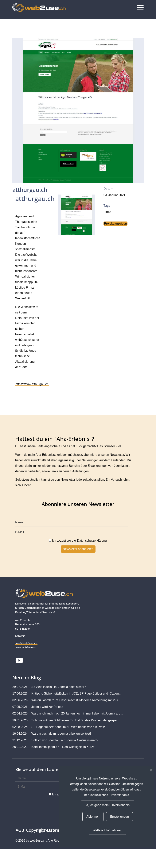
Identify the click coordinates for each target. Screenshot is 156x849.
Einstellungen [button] (119, 816)
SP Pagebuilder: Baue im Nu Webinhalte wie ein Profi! (68, 727)
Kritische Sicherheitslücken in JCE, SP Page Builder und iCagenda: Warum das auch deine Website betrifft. (77, 693)
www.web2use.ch (26, 647)
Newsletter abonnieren (78, 549)
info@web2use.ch (26, 643)
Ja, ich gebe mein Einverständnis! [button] (107, 805)
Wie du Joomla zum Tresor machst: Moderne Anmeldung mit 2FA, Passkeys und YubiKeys (77, 700)
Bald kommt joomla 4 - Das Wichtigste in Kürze (63, 747)
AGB (20, 830)
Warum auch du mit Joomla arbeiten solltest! (61, 733)
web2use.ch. (38, 840)
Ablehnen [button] (92, 816)
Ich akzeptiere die (79, 540)
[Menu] (140, 7)
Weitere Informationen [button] (107, 830)
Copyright (35, 830)
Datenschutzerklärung (92, 540)
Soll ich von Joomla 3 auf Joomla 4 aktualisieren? (64, 740)
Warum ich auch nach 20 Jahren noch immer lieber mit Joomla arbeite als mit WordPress (77, 713)
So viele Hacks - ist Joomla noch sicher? (58, 686)
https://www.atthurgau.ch (32, 384)
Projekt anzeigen (115, 223)
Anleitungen (80, 471)
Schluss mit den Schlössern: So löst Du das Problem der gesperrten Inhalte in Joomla (77, 720)
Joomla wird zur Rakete (47, 706)
